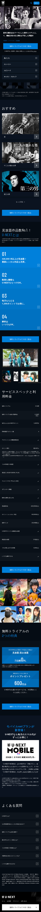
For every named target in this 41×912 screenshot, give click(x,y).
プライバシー (16, 901)
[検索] (31, 3)
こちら (35, 51)
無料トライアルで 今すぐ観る (20, 46)
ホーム (3, 901)
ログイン (37, 3)
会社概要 (9, 901)
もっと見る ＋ (20, 202)
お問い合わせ (24, 901)
